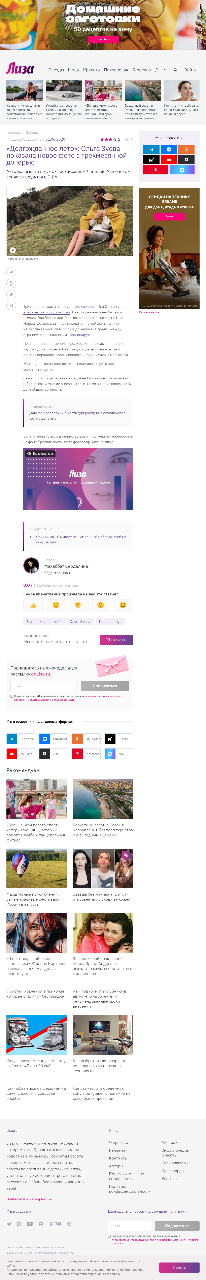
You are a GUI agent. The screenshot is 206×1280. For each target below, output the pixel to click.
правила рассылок (64, 699)
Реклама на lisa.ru (150, 312)
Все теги (170, 1178)
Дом (159, 70)
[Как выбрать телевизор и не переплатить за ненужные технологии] (103, 1035)
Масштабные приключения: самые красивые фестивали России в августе (33, 899)
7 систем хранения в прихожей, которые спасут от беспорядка (36, 993)
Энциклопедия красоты (175, 1152)
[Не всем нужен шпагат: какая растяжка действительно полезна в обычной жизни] (24, 90)
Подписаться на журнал (26, 1199)
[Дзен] (186, 159)
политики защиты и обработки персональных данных (81, 1274)
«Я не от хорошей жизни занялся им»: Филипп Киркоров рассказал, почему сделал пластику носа (36, 966)
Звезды (56, 70)
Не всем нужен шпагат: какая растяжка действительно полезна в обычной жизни (24, 111)
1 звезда (102, 139)
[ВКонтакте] (169, 149)
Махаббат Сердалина (23, 139)
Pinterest (92, 754)
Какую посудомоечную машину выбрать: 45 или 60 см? (36, 1063)
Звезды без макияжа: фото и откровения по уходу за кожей (102, 896)
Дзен (57, 754)
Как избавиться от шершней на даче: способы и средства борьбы (36, 1093)
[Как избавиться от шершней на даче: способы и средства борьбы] (36, 1080)
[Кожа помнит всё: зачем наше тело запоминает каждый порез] (182, 90)
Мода (73, 70)
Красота (91, 70)
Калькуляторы (175, 1163)
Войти (190, 70)
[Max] (182, 169)
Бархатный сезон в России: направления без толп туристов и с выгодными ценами (141, 111)
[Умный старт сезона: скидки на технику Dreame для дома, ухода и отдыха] (64, 90)
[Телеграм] (151, 149)
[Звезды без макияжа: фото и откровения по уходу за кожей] (103, 869)
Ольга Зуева (115, 306)
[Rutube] (151, 159)
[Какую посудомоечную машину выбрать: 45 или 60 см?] (36, 1035)
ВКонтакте (60, 739)
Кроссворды (173, 1170)
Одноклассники (93, 739)
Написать (119, 640)
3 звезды (111, 139)
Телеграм (27, 739)
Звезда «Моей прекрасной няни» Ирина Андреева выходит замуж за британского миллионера (102, 966)
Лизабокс (170, 1142)
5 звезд (119, 139)
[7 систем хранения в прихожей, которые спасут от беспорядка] (36, 983)
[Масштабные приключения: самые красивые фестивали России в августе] (36, 869)
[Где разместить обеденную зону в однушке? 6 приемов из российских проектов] (103, 1080)
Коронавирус (110, 621)
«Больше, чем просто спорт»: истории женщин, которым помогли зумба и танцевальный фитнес (101, 111)
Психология (116, 70)
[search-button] (175, 70)
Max (121, 754)
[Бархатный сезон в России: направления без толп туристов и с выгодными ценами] (143, 90)
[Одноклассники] (186, 149)
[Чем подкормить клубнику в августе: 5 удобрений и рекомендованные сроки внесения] (103, 983)
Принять (179, 1268)
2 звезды (107, 139)
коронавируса (80, 334)
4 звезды (115, 139)
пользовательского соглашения (101, 695)
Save (12, 250)
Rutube (123, 739)
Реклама (117, 1150)
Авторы (116, 1166)
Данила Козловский (84, 306)
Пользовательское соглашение (126, 1176)
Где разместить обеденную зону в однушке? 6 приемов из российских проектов (101, 1093)
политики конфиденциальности (32, 699)
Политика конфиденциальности (130, 1189)
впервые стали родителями (46, 312)
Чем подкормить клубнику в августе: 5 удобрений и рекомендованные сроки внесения (99, 998)
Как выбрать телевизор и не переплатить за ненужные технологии (99, 1065)
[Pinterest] (155, 169)
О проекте (118, 1142)
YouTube (26, 754)
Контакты (118, 1158)
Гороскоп (141, 70)
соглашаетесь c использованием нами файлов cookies (102, 1270)
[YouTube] (169, 159)
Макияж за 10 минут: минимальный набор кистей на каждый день (80, 539)
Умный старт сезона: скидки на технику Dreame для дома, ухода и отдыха (64, 111)
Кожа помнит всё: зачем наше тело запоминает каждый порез (182, 109)
